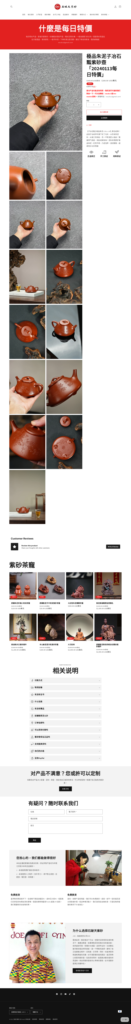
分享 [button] (90, 125)
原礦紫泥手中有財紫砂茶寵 (50, 603)
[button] (11, 6)
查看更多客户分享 (82, 971)
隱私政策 (41, 1019)
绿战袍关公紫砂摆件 (19, 645)
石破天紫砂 (16, 1019)
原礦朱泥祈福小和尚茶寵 (20, 603)
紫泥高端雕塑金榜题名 (104, 603)
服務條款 (48, 1019)
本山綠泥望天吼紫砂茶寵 (49, 645)
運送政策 (55, 1019)
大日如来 (71, 645)
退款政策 (34, 1019)
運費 (94, 86)
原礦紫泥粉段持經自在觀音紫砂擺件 (107, 645)
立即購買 (104, 118)
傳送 (34, 840)
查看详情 (65, 789)
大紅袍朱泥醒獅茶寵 (75, 603)
